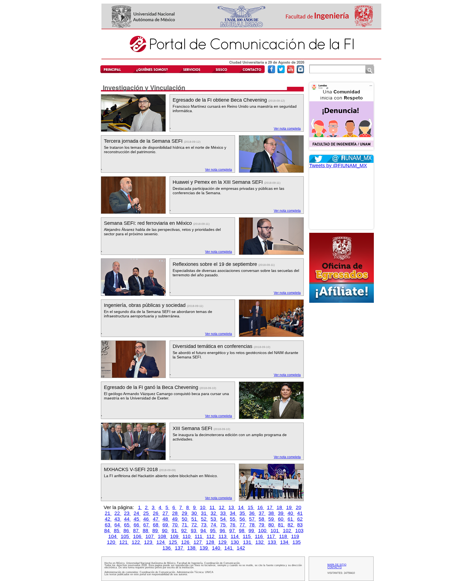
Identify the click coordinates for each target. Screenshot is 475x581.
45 (137, 519)
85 (117, 530)
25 (146, 513)
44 (127, 519)
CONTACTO (334, 567)
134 (285, 542)
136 (167, 548)
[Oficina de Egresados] (341, 268)
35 (242, 513)
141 (229, 548)
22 (117, 513)
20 (298, 507)
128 (211, 542)
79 (262, 525)
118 (283, 536)
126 (186, 542)
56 (242, 519)
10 (203, 507)
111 (199, 536)
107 (150, 536)
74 (214, 525)
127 (198, 542)
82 (291, 525)
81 (281, 525)
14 (241, 507)
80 (271, 525)
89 (155, 530)
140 (217, 548)
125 (173, 542)
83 (300, 525)
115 (247, 536)
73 (204, 525)
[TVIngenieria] (291, 72)
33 (223, 513)
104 (113, 536)
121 (124, 542)
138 (192, 548)
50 (185, 519)
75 (223, 525)
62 (300, 519)
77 (242, 525)
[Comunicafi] (241, 58)
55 (233, 519)
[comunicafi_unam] (300, 72)
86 (126, 530)
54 (223, 519)
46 (146, 519)
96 (223, 530)
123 (149, 542)
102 (287, 530)
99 (251, 530)
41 (300, 513)
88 (146, 530)
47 (156, 519)
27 (165, 513)
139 (204, 548)
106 (138, 536)
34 (233, 513)
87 (136, 530)
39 (281, 513)
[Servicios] (191, 69)
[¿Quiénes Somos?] (152, 69)
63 (108, 525)
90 (165, 530)
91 (175, 530)
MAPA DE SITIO (336, 564)
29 (185, 513)
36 (252, 513)
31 (204, 513)
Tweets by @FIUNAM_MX (338, 165)
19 (289, 507)
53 (214, 519)
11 (212, 507)
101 (275, 530)
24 (137, 513)
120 (112, 542)
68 (156, 525)
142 (241, 548)
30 (194, 513)
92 (184, 530)
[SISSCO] (221, 69)
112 (211, 536)
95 (213, 530)
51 (194, 519)
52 (204, 519)
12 (222, 507)
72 (194, 525)
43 (117, 519)
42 (108, 519)
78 (252, 525)
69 (165, 525)
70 (175, 525)
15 (251, 507)
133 (272, 542)
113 (223, 536)
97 (232, 530)
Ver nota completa (287, 129)
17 (270, 507)
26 (156, 513)
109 (175, 536)
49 (175, 519)
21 (108, 513)
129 (223, 542)
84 (107, 530)
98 (242, 530)
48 (165, 519)
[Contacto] (250, 69)
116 (259, 536)
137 (179, 548)
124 (161, 542)
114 (235, 536)
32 (214, 513)
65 (127, 525)
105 (125, 536)
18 (280, 507)
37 (262, 513)
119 (295, 536)
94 (203, 530)
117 (271, 536)
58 (262, 519)
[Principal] (115, 69)
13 (231, 507)
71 (185, 525)
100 (263, 530)
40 (291, 513)
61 (291, 519)
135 (296, 542)
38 (271, 513)
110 (187, 536)
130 (235, 542)
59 (271, 519)
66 (137, 525)
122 (136, 542)
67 (146, 525)
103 (299, 530)
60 (281, 519)
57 (252, 519)
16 (260, 507)
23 (127, 513)
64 (117, 525)
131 (248, 542)
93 (194, 530)
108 (162, 536)
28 (175, 513)
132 (260, 542)
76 (233, 525)
